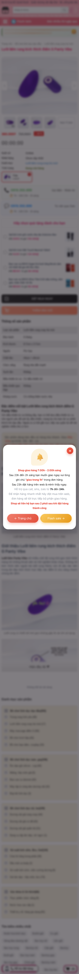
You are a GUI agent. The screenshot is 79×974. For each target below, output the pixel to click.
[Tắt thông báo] (70, 451)
